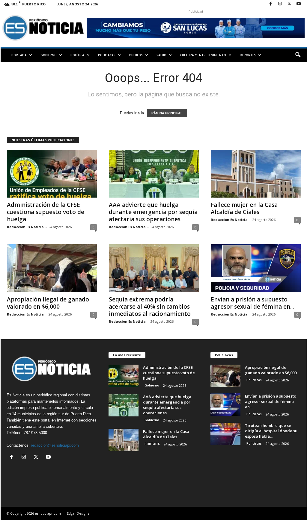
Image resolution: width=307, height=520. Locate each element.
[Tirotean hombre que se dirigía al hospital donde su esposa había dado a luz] (225, 434)
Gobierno (48, 55)
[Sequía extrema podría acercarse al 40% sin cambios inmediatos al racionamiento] (154, 268)
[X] (289, 4)
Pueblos (136, 55)
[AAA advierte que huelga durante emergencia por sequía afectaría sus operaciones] (154, 174)
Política (77, 55)
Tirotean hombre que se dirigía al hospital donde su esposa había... (271, 431)
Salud (161, 55)
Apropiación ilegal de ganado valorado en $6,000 (48, 302)
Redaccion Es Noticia (25, 227)
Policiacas (106, 55)
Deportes (248, 55)
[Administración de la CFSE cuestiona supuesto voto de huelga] (52, 174)
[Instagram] (280, 4)
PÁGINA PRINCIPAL (167, 113)
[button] (297, 55)
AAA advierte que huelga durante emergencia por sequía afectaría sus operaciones (153, 212)
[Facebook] (270, 4)
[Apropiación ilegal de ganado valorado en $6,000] (52, 268)
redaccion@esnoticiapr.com (55, 445)
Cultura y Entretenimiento (203, 55)
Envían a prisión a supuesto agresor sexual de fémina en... (252, 302)
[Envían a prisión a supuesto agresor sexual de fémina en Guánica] (256, 268)
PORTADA (19, 55)
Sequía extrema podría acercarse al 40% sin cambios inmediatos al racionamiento (150, 306)
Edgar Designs (78, 513)
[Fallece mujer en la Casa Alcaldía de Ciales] (256, 174)
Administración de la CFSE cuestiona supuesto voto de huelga (45, 212)
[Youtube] (298, 4)
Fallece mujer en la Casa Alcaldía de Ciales (244, 208)
